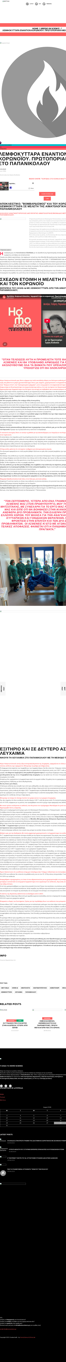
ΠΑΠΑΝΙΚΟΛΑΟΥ (30, 992)
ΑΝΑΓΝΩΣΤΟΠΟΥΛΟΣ (40, 988)
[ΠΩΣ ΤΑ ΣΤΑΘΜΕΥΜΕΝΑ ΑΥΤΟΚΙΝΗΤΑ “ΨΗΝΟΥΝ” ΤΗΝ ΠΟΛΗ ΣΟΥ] (3, 1167)
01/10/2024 (14, 1030)
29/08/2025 (11, 1160)
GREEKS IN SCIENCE (50, 29)
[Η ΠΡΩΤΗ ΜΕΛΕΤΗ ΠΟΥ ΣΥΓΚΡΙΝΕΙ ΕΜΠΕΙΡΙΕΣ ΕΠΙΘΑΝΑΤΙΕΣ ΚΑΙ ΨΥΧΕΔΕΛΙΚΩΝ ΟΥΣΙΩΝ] (4, 1150)
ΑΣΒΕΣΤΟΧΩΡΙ (54, 988)
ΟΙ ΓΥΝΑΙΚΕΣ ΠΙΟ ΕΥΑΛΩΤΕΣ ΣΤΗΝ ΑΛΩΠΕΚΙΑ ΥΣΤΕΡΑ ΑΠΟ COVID (15, 1025)
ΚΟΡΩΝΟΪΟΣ (11, 1021)
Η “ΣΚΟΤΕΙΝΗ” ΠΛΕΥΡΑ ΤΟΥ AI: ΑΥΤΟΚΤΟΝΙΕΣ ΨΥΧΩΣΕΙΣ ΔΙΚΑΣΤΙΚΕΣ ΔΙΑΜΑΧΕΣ (32, 1158)
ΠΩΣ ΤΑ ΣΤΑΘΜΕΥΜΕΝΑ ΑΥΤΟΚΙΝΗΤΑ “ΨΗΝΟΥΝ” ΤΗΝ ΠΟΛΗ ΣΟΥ (27, 1169)
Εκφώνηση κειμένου (6, 249)
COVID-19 (15, 988)
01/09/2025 (11, 1143)
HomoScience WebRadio (24, 253)
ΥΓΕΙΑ (19, 1021)
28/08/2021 (47, 1030)
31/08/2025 (12, 1151)
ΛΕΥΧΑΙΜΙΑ (18, 992)
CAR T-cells (5, 988)
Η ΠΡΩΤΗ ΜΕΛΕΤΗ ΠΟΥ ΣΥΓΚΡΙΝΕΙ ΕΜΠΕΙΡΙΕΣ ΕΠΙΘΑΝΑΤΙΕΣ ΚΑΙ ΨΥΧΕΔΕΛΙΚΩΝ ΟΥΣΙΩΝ (36, 1149)
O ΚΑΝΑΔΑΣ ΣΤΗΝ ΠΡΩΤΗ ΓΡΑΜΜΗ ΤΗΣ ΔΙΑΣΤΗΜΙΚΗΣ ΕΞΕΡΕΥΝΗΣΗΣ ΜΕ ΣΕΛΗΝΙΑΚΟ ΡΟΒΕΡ (36, 1141)
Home (35, 29)
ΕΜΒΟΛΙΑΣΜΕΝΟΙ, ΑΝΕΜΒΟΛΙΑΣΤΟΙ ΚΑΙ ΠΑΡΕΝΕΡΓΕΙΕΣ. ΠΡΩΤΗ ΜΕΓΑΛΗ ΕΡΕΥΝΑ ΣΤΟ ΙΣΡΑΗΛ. (47, 1024)
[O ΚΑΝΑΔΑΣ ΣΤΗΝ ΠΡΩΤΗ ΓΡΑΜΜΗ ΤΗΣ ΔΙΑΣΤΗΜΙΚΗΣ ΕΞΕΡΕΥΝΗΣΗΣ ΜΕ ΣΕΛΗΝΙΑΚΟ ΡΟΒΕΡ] (3, 1142)
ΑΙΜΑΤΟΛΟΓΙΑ (25, 988)
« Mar (1, 1128)
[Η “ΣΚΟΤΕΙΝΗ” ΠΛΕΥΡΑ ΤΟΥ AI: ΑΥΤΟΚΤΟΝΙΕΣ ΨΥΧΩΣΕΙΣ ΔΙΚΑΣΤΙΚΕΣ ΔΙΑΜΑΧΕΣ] (3, 1159)
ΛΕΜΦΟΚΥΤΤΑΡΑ (6, 992)
